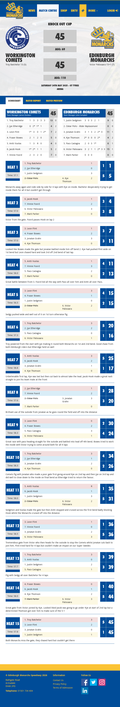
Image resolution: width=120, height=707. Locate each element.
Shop (64, 10)
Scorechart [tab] (14, 100)
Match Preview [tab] (54, 100)
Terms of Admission (63, 687)
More (92, 10)
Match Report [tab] (33, 100)
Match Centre (48, 10)
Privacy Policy (59, 683)
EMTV (74, 10)
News (31, 10)
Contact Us (58, 680)
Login (111, 10)
